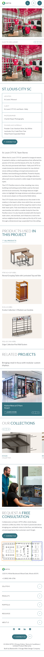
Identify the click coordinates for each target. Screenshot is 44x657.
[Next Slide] (40, 42)
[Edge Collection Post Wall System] (22, 326)
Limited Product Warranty (22, 646)
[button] (22, 586)
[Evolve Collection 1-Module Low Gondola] (22, 291)
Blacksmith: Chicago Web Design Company (25, 648)
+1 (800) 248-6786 (8, 578)
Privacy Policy (20, 644)
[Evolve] (22, 446)
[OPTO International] (6, 3)
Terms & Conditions (33, 644)
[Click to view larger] (22, 386)
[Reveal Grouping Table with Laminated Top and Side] (22, 257)
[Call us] (27, 3)
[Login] (33, 3)
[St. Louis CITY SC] (22, 22)
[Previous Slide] (36, 42)
